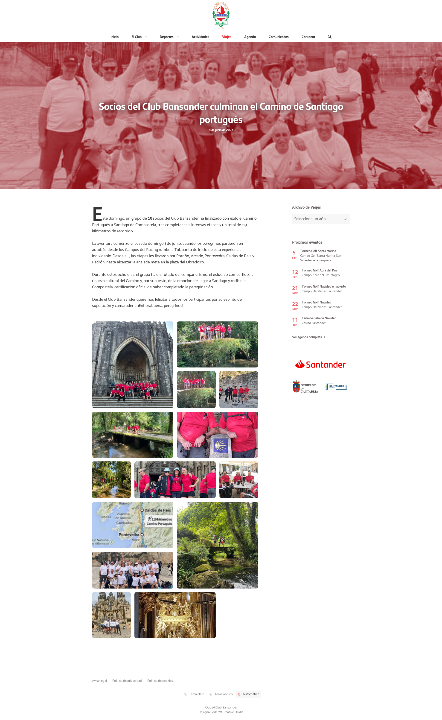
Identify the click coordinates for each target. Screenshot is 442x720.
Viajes (226, 36)
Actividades (200, 36)
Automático (251, 694)
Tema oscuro (224, 694)
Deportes (167, 36)
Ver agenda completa (307, 337)
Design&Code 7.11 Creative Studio (221, 712)
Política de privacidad (127, 681)
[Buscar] (329, 37)
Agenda (250, 36)
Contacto (308, 36)
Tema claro (196, 694)
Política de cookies (160, 681)
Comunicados (279, 36)
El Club (136, 36)
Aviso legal (99, 681)
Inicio (114, 36)
